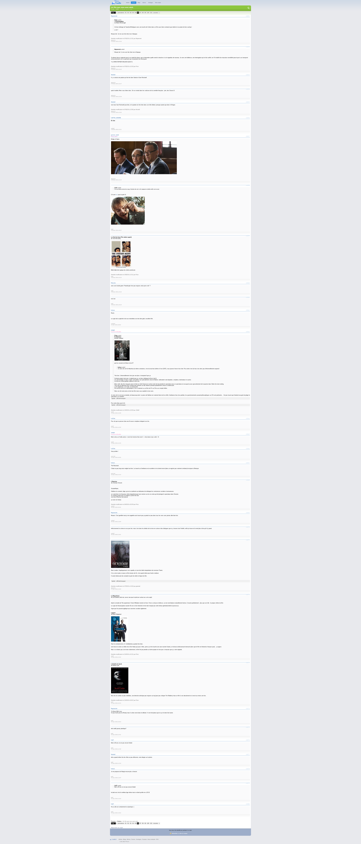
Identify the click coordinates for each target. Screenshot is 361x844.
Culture (117, 9)
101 (151, 12)
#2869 (248, 512)
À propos (144, 839)
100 (148, 12)
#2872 (248, 594)
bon (117, 194)
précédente (121, 12)
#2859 (248, 235)
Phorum (127, 841)
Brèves (144, 2)
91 (125, 12)
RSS (157, 839)
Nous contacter (151, 839)
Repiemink (114, 16)
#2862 (248, 310)
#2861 (248, 297)
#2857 (248, 136)
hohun (113, 310)
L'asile (121, 841)
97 (140, 12)
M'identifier (174, 833)
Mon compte (158, 2)
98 (142, 12)
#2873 (248, 662)
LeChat (113, 418)
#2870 (248, 527)
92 (128, 12)
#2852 (248, 46)
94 (133, 12)
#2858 (248, 185)
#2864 (248, 418)
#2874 (248, 708)
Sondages (150, 2)
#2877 (248, 754)
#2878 (248, 768)
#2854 (248, 89)
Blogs (139, 2)
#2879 (248, 783)
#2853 (248, 74)
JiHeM (113, 330)
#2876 (248, 740)
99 (145, 12)
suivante (155, 12)
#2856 (248, 117)
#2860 (248, 283)
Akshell (113, 74)
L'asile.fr (114, 839)
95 (135, 12)
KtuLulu (113, 283)
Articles (127, 2)
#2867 (248, 462)
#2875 (248, 727)
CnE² (112, 740)
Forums (133, 2)
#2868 (248, 480)
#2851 (248, 16)
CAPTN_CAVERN (116, 117)
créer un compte (183, 833)
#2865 (248, 434)
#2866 (248, 448)
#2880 (248, 804)
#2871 (248, 540)
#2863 (248, 331)
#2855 (248, 102)
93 (130, 12)
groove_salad (115, 135)
